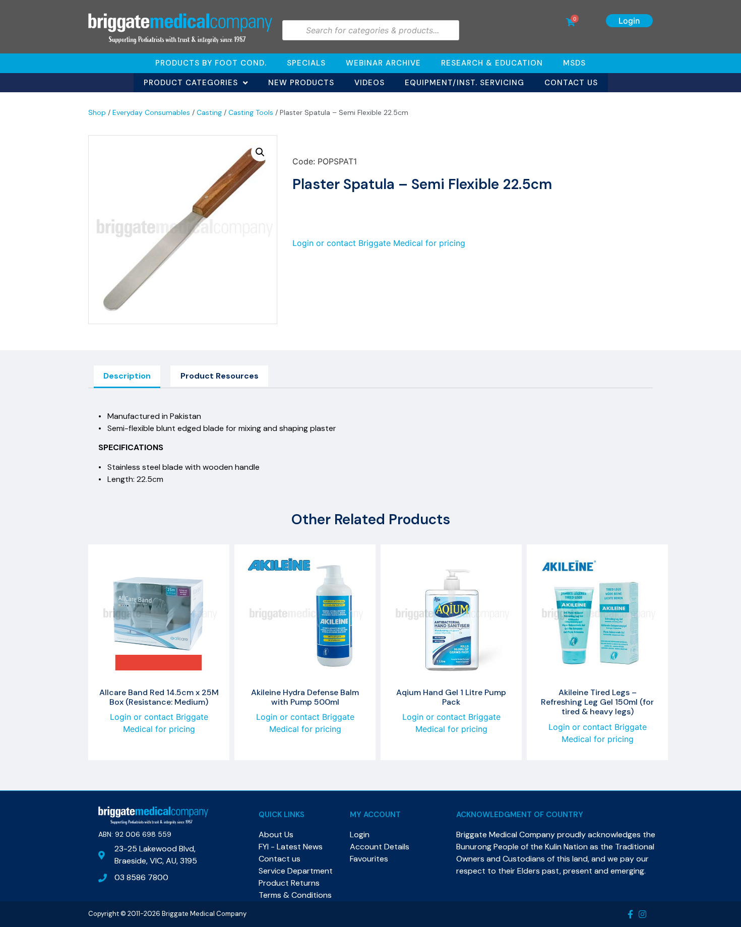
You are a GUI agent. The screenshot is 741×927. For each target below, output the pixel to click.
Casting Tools (250, 112)
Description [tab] (127, 375)
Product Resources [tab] (219, 375)
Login (629, 21)
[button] (260, 152)
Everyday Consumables (151, 112)
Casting (209, 112)
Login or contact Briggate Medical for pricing (378, 243)
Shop (97, 112)
